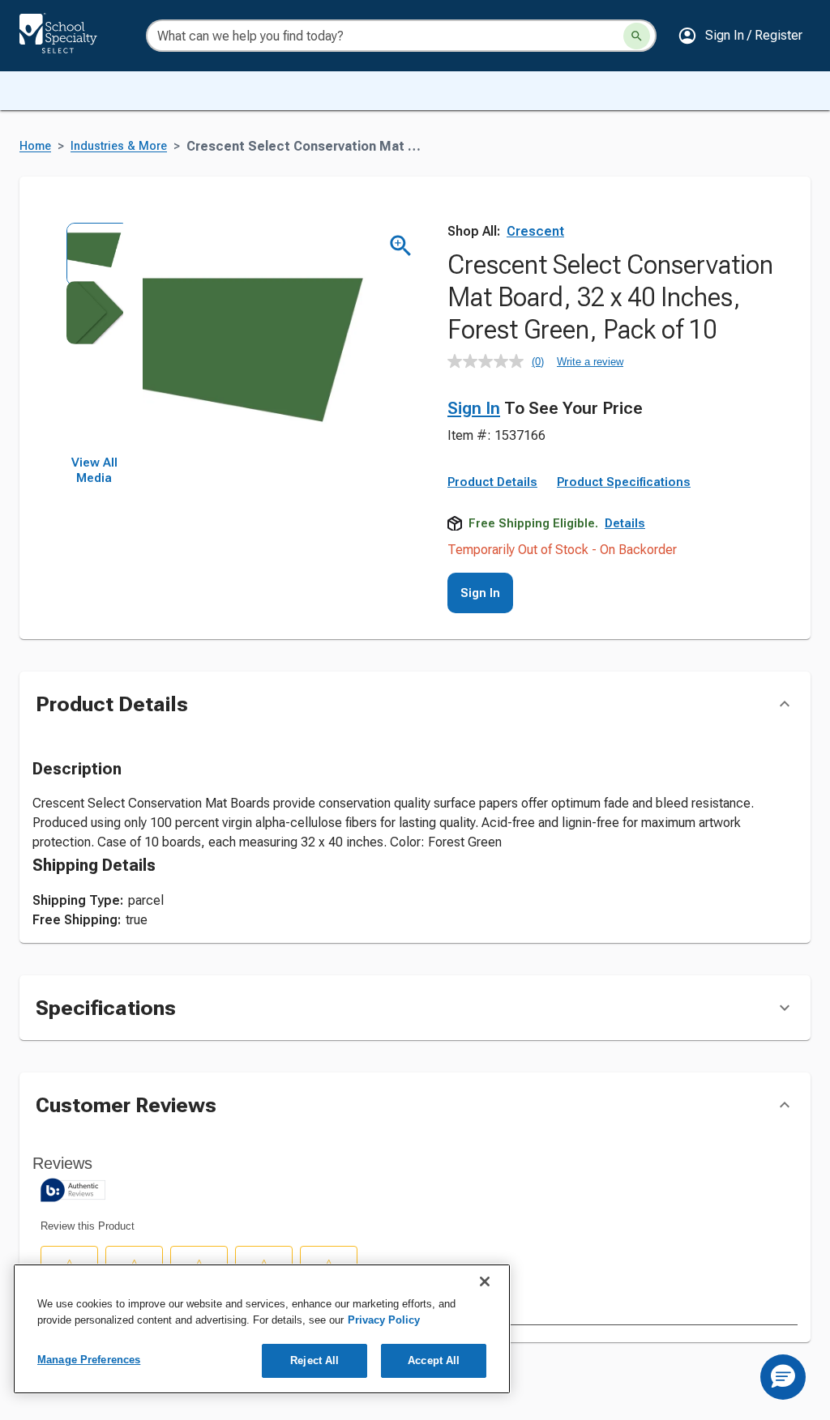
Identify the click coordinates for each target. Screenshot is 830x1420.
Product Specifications (624, 482)
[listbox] (94, 338)
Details (625, 523)
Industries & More (119, 146)
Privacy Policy (384, 1320)
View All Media (94, 470)
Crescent (535, 231)
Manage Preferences (88, 1360)
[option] (94, 251)
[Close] (485, 1281)
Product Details (492, 482)
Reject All (314, 1360)
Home (35, 146)
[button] (740, 35)
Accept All (434, 1360)
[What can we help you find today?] (636, 36)
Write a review (590, 362)
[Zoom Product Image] (401, 246)
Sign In (473, 408)
